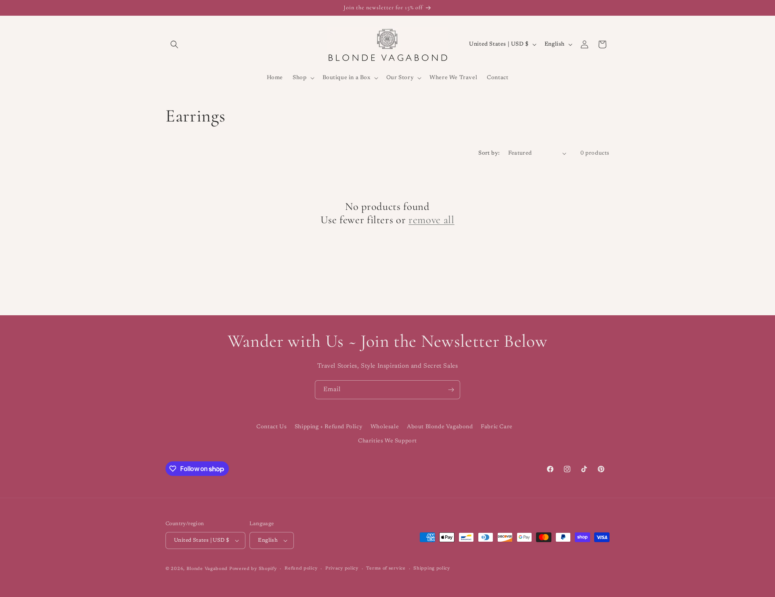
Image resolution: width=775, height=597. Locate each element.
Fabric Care (497, 427)
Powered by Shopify (253, 569)
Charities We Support (387, 441)
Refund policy (301, 568)
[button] (174, 44)
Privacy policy (341, 568)
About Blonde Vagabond (440, 427)
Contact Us (271, 427)
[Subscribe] (451, 389)
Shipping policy (431, 568)
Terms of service (385, 568)
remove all (431, 220)
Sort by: (489, 153)
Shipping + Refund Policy (328, 427)
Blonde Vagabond (207, 569)
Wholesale (385, 427)
